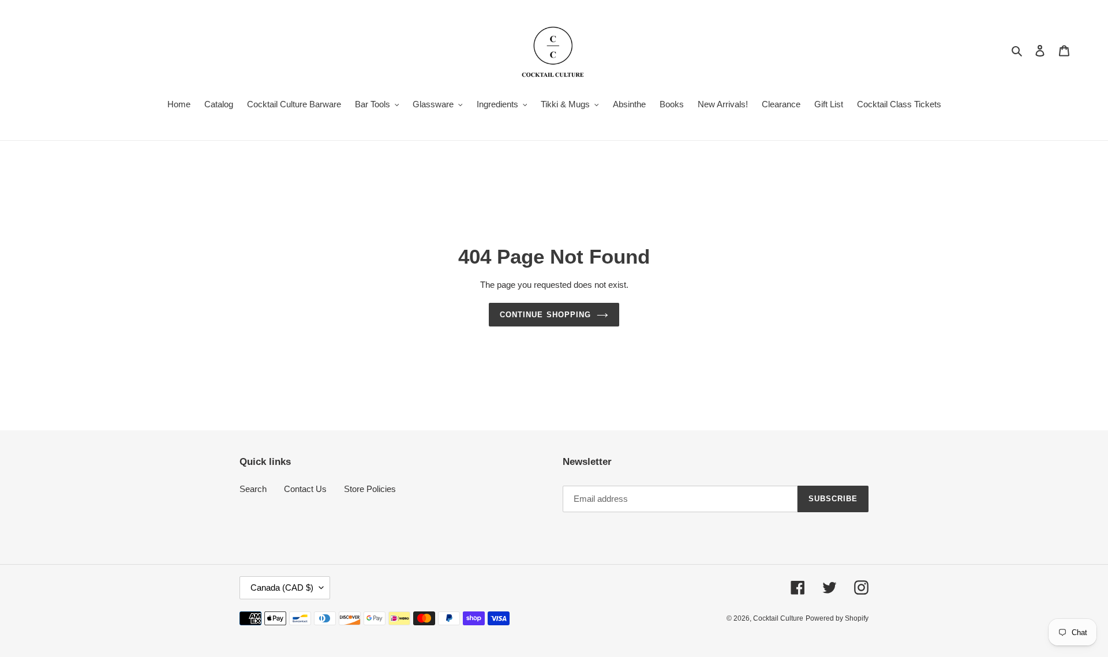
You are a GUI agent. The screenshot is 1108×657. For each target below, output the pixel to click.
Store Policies (370, 489)
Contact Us (305, 489)
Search (253, 489)
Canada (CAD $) (281, 587)
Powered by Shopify (837, 618)
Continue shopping (545, 314)
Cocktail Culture (778, 618)
